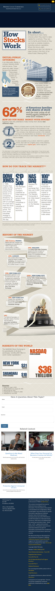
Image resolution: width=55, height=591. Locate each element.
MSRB (39, 549)
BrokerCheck (44, 501)
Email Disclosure (33, 573)
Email (3, 407)
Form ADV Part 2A (33, 557)
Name (3, 399)
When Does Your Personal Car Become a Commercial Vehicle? (41, 454)
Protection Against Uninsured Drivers (13, 487)
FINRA (35, 549)
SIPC (43, 549)
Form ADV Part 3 (33, 563)
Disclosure (31, 577)
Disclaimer (31, 570)
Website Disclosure (34, 566)
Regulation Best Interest (35, 554)
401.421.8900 (45, 8)
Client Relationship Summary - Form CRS (39, 552)
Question (3, 414)
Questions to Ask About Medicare (13, 454)
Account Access (45, 5)
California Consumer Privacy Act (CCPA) (39, 539)
